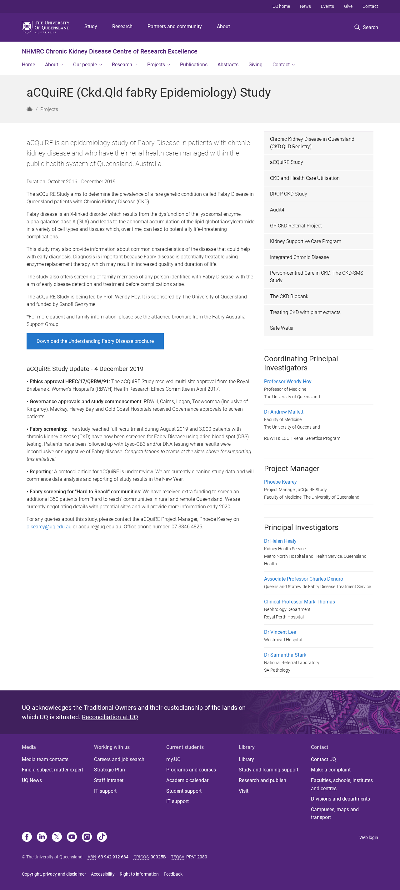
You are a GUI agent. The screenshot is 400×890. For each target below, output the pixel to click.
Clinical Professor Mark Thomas (299, 602)
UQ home (281, 6)
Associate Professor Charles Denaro (303, 579)
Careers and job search (119, 759)
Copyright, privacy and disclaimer (54, 874)
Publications (194, 65)
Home (28, 65)
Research (122, 26)
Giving (255, 65)
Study (90, 26)
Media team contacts (45, 759)
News (305, 6)
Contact (370, 6)
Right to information (139, 874)
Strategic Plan (109, 770)
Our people (85, 65)
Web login (368, 837)
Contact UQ (323, 759)
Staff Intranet (108, 780)
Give (348, 6)
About (223, 26)
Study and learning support (268, 770)
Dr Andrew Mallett (283, 412)
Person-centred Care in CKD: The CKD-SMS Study (316, 276)
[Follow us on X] (57, 837)
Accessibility (103, 874)
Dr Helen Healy (280, 541)
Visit (243, 791)
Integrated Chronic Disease (299, 257)
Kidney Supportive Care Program (305, 241)
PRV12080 (196, 856)
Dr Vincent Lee (280, 632)
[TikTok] (102, 837)
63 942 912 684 (113, 856)
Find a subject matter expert (52, 770)
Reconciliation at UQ (110, 717)
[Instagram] (87, 837)
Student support (184, 791)
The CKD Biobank (289, 296)
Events (327, 6)
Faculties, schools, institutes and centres (342, 784)
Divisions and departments (340, 799)
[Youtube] (72, 837)
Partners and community (175, 26)
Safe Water (282, 328)
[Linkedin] (42, 837)
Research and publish (262, 780)
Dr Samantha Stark (285, 655)
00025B (158, 856)
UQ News (32, 780)
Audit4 (277, 210)
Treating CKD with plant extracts (305, 312)
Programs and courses (191, 770)
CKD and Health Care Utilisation (305, 178)
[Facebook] (27, 837)
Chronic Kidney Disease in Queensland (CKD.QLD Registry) (312, 143)
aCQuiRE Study (286, 162)
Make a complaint (331, 770)
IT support (105, 791)
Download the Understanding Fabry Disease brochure (95, 341)
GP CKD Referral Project (296, 226)
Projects (156, 65)
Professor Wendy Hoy (288, 381)
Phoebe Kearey (280, 482)
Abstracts (228, 65)
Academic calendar (187, 780)
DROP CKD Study (288, 194)
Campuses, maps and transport (335, 813)
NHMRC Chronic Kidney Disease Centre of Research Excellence (110, 51)
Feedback (173, 874)
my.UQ (173, 759)
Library (246, 759)
